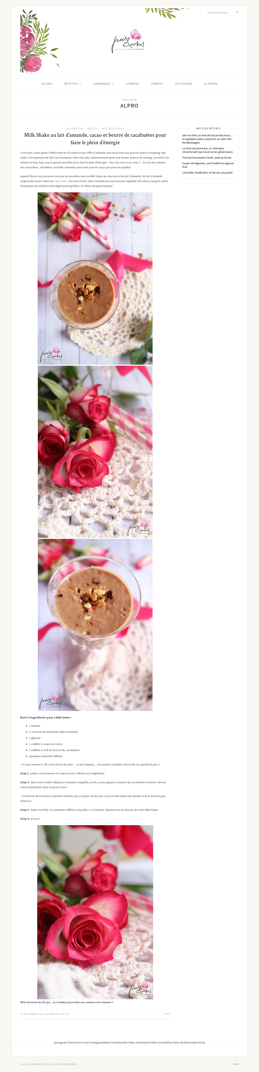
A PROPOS (132, 83)
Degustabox (61, 181)
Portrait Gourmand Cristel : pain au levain (206, 157)
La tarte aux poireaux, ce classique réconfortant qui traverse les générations (207, 150)
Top (235, 1064)
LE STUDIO (211, 83)
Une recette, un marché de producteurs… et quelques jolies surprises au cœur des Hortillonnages (207, 138)
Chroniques (101, 83)
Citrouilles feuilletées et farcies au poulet (207, 172)
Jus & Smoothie (74, 128)
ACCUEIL (47, 83)
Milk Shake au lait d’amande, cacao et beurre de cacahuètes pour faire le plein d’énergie (95, 138)
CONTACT (157, 83)
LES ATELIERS (183, 83)
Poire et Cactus (58, 1014)
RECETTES (71, 83)
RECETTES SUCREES (113, 128)
